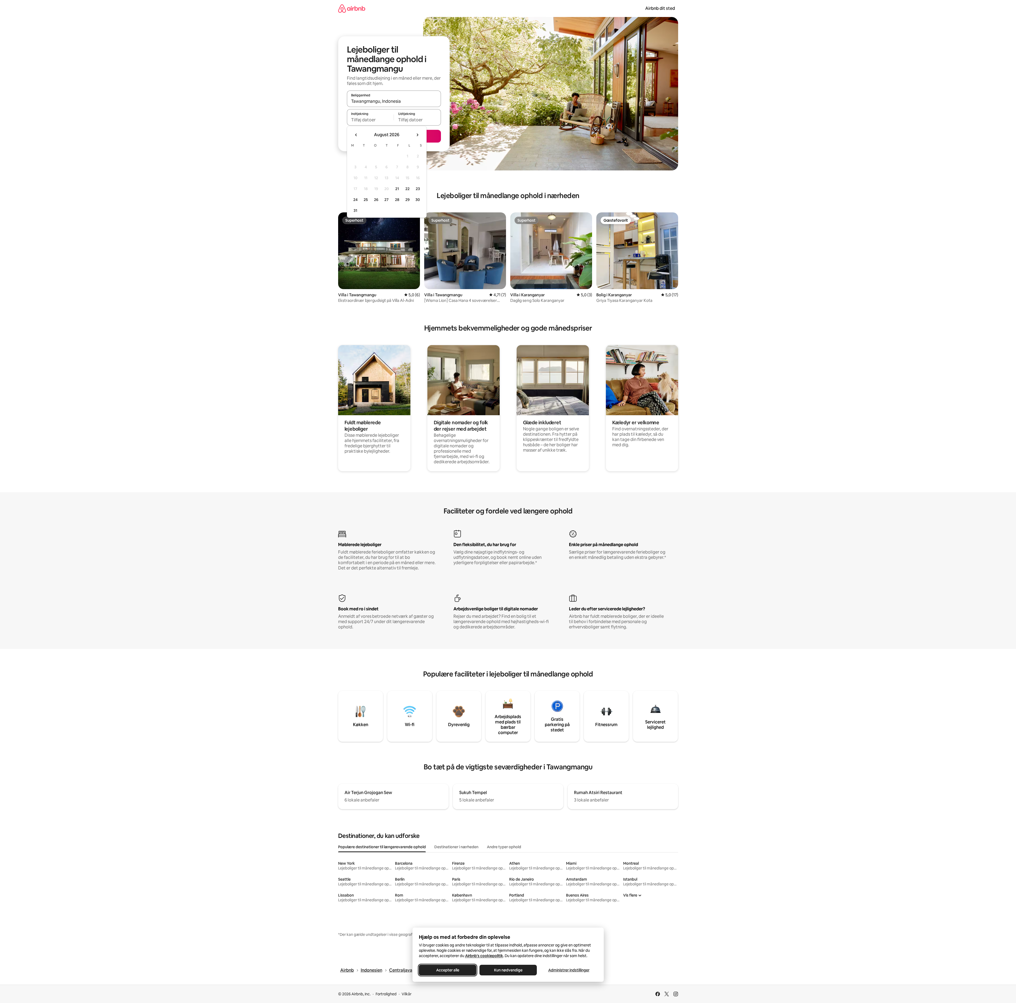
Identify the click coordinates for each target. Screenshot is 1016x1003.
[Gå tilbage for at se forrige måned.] (356, 134)
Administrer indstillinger (568, 970)
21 (397, 188)
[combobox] (394, 101)
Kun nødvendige (508, 970)
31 (355, 210)
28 (397, 199)
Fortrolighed (386, 994)
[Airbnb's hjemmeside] (351, 8)
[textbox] (370, 120)
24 (355, 199)
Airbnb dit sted (660, 8)
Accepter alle (447, 970)
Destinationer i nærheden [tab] (456, 847)
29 (407, 199)
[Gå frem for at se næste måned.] (417, 134)
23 (418, 188)
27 (386, 199)
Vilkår (406, 994)
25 (366, 199)
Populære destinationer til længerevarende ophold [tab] (382, 847)
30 (417, 199)
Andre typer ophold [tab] (504, 847)
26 (376, 199)
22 (407, 188)
